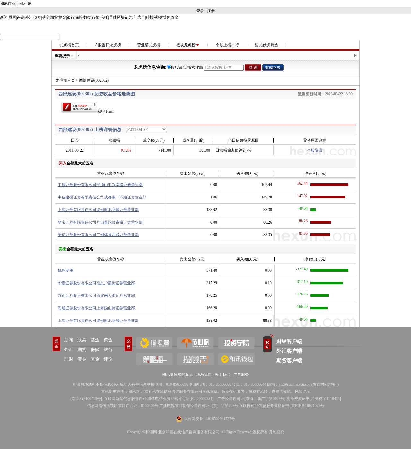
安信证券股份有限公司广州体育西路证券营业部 (98, 235)
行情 (96, 17)
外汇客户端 (289, 351)
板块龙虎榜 (186, 45)
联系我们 (204, 374)
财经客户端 (289, 341)
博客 (166, 17)
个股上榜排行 (227, 45)
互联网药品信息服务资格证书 (264, 405)
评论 (20, 17)
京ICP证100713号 (86, 398)
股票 (12, 17)
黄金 (62, 17)
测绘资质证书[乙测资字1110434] (313, 398)
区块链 (122, 17)
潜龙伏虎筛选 (266, 45)
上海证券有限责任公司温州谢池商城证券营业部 (98, 209)
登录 (200, 10)
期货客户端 (289, 360)
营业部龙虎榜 (148, 45)
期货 (54, 17)
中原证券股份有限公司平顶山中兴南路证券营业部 (100, 184)
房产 (141, 17)
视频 (158, 17)
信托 (104, 17)
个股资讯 (314, 150)
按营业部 (195, 67)
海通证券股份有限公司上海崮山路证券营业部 (96, 308)
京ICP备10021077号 (307, 405)
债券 (37, 17)
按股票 (176, 67)
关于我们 (222, 374)
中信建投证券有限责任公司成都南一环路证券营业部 (102, 197)
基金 (45, 17)
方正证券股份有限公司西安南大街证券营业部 (96, 295)
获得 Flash (105, 111)
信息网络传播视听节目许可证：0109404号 (122, 405)
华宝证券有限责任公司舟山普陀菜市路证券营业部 (100, 222)
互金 (95, 359)
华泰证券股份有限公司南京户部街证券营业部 (96, 283)
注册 (211, 10)
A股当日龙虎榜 (108, 45)
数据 (87, 17)
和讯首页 (7, 3)
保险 (79, 17)
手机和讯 (23, 3)
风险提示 (302, 391)
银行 (70, 17)
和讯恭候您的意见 (177, 374)
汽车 (133, 17)
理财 (112, 17)
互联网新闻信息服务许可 (125, 398)
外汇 (29, 17)
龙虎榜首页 (69, 45)
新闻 (4, 17)
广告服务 (241, 374)
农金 (175, 17)
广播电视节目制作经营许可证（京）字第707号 (198, 405)
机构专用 (65, 270)
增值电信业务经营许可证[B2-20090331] (180, 398)
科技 (149, 17)
